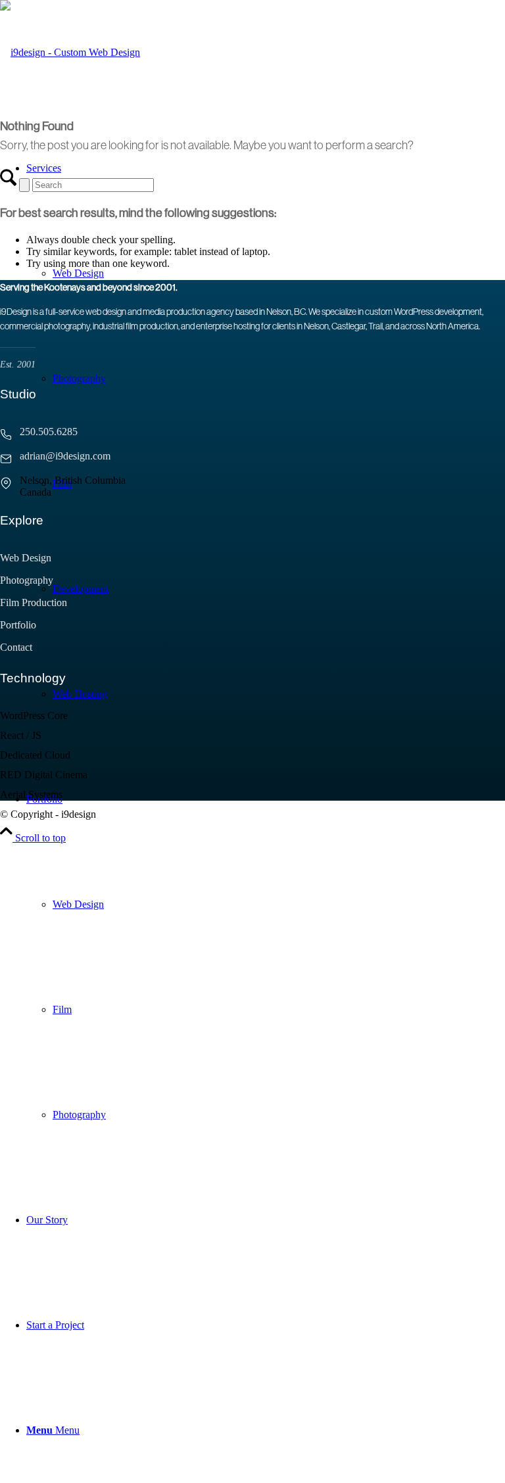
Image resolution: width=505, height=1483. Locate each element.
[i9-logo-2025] (70, 52)
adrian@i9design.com (65, 455)
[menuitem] (265, 957)
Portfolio (18, 624)
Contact (16, 647)
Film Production (33, 602)
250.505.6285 (49, 431)
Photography (26, 580)
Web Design (25, 557)
